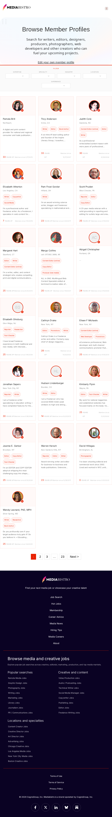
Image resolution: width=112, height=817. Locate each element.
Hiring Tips (56, 630)
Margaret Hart (10, 250)
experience (56, 81)
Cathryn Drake (48, 320)
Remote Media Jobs (17, 678)
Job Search (56, 597)
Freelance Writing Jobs (69, 712)
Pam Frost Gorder (50, 186)
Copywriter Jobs (66, 698)
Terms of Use (56, 776)
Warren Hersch (49, 445)
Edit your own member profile (56, 62)
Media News (56, 623)
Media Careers (56, 636)
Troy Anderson (49, 118)
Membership (56, 610)
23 (62, 556)
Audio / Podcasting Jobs (70, 683)
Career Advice (56, 616)
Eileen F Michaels (88, 320)
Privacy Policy (56, 788)
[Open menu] (106, 8)
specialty (43, 72)
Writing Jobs (14, 693)
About (56, 643)
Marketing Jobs (15, 698)
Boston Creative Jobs (18, 761)
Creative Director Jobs (18, 731)
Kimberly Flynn (87, 384)
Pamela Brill (9, 118)
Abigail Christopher (89, 249)
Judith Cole (85, 118)
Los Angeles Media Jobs (19, 751)
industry (69, 72)
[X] (46, 807)
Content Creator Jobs (18, 726)
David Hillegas (87, 445)
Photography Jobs (16, 688)
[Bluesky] (66, 807)
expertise (17, 72)
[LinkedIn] (56, 807)
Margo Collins (48, 250)
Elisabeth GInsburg (13, 319)
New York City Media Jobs (20, 756)
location (95, 72)
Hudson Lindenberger (52, 383)
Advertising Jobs (16, 741)
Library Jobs (14, 703)
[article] (18, 128)
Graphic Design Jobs (17, 683)
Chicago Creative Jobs (18, 746)
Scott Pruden (86, 186)
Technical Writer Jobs (69, 688)
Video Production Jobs (69, 678)
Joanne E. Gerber (12, 445)
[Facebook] (35, 807)
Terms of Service (56, 782)
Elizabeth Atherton (12, 186)
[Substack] (77, 807)
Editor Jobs (64, 708)
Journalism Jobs (15, 708)
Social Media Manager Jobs (71, 693)
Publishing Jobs (66, 703)
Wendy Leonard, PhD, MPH (17, 509)
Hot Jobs (56, 603)
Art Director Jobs (16, 736)
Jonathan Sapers (11, 384)
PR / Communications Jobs (20, 712)
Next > (74, 556)
